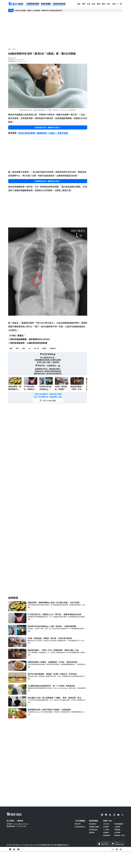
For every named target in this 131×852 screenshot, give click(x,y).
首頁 (78, 4)
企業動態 (106, 827)
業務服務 (117, 830)
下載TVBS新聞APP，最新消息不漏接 (47, 394)
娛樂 (98, 4)
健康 (14, 49)
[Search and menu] (121, 4)
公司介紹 (106, 824)
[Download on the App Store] (103, 843)
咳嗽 (17, 348)
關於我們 (77, 824)
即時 (83, 4)
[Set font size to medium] (117, 849)
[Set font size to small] (113, 849)
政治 (93, 4)
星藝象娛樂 (106, 835)
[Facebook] (102, 815)
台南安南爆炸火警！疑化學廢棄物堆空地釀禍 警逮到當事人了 (34, 10)
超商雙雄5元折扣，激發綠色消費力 (47, 369)
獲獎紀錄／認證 (119, 835)
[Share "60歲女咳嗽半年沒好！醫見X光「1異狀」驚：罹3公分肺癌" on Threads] (14, 849)
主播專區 (106, 832)
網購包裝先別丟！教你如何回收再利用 (48, 373)
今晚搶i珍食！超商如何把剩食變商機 (47, 371)
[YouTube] (118, 815)
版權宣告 (92, 832)
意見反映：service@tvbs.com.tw (17, 824)
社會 (108, 4)
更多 (114, 4)
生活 (88, 4)
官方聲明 (117, 832)
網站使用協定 (93, 830)
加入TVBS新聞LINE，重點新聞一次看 (48, 397)
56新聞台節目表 (80, 827)
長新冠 (44, 348)
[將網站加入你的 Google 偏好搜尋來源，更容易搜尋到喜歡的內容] (47, 400)
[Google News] (122, 815)
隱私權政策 (92, 824)
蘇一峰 (36, 348)
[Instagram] (114, 815)
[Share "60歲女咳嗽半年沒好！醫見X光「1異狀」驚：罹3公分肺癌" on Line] (10, 849)
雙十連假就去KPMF (47, 357)
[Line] (106, 815)
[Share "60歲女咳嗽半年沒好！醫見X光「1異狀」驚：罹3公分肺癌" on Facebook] (18, 849)
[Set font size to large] (121, 849)
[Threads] (110, 815)
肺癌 (23, 348)
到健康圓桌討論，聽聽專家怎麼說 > (48, 127)
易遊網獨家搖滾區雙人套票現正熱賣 (48, 360)
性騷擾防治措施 (94, 827)
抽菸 (11, 348)
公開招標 (117, 827)
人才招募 (106, 830)
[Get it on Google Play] (117, 843)
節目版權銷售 (118, 824)
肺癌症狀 (53, 348)
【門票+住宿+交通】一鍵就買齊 (47, 362)
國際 (103, 4)
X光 (30, 348)
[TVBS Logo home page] (15, 3)
